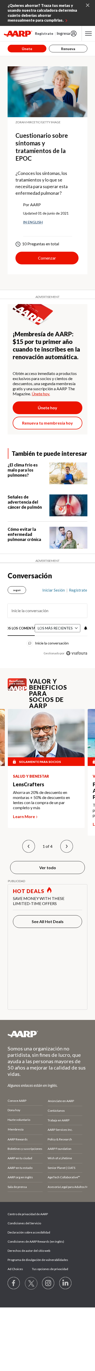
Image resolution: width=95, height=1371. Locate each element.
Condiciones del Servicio (24, 1223)
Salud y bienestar (31, 776)
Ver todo (47, 867)
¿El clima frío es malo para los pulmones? (23, 469)
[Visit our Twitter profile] (31, 1283)
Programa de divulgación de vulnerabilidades (38, 1260)
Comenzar (47, 257)
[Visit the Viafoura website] (76, 653)
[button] (28, 846)
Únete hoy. (41, 393)
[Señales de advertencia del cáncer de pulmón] (68, 505)
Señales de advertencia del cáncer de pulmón (25, 501)
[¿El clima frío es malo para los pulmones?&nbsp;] (68, 473)
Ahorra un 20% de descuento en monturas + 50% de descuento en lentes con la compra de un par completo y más (41, 800)
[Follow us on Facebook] (14, 1283)
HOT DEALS (28, 891)
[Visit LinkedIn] (65, 1283)
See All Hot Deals (48, 921)
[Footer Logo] (47, 1034)
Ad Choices (15, 1269)
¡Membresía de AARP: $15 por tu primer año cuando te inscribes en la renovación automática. (46, 345)
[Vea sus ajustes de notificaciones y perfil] (85, 628)
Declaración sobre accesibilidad (29, 1232)
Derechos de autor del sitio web (29, 1251)
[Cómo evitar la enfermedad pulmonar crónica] (68, 538)
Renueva (68, 49)
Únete (27, 49)
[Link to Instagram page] (48, 1283)
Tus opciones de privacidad (50, 1269)
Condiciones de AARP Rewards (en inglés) (36, 1241)
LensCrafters (28, 784)
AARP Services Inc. (60, 1130)
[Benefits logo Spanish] (17, 688)
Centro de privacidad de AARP (28, 1214)
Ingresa (63, 33)
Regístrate (44, 33)
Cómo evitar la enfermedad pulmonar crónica (24, 534)
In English (33, 222)
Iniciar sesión (53, 590)
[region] (47, 619)
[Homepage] (18, 33)
